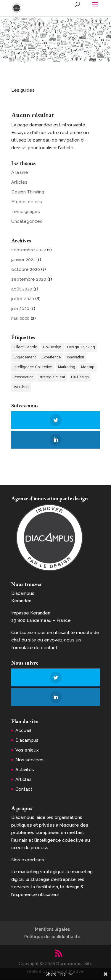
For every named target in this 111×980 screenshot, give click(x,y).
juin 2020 (20, 308)
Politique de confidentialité (52, 936)
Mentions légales (52, 929)
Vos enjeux (27, 750)
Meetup (87, 367)
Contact (23, 789)
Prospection (23, 377)
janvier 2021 (23, 259)
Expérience (51, 357)
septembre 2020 (28, 279)
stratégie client (52, 377)
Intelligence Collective (33, 367)
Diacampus (26, 740)
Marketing (66, 367)
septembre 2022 (28, 249)
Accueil (23, 730)
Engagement (25, 357)
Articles (19, 182)
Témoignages (25, 211)
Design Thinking (27, 192)
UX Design (80, 377)
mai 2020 (20, 318)
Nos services (29, 760)
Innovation (75, 357)
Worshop (21, 387)
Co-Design (52, 347)
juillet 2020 (22, 298)
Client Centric (25, 347)
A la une (19, 172)
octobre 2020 (25, 269)
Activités (24, 769)
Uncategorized (27, 221)
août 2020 (21, 289)
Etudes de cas (26, 201)
